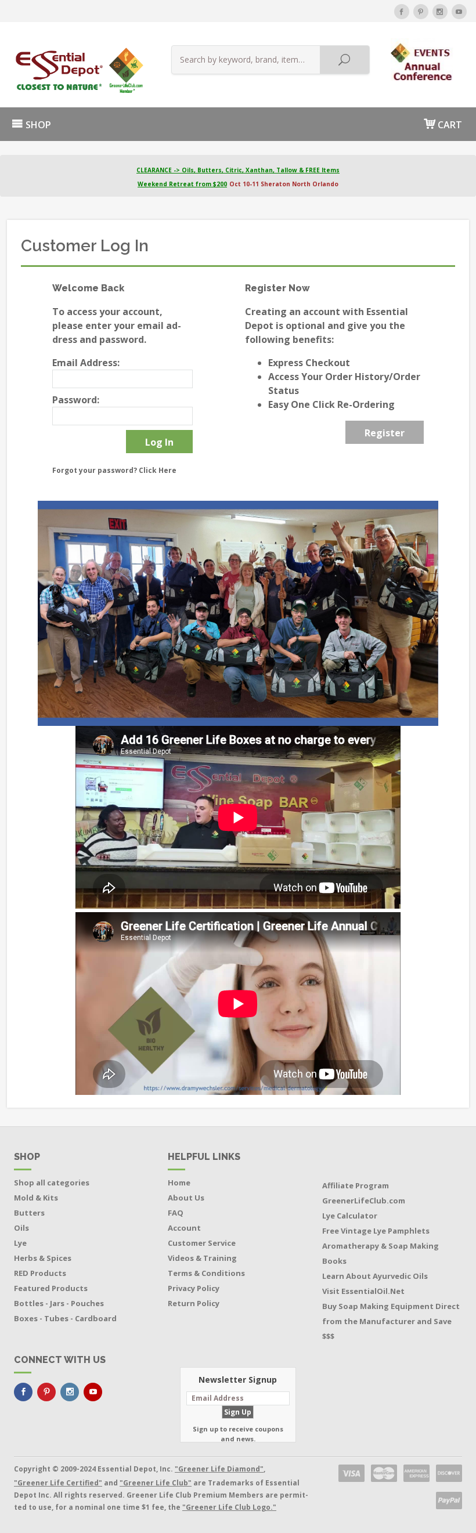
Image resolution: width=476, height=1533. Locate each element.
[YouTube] (459, 11)
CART (448, 124)
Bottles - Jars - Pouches (59, 1303)
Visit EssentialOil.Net (363, 1291)
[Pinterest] (420, 11)
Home (179, 1182)
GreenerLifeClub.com (363, 1200)
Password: (75, 399)
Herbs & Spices (42, 1258)
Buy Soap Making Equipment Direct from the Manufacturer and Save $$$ (391, 1321)
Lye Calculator (349, 1215)
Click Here (157, 470)
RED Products (40, 1273)
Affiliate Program (355, 1185)
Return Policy (193, 1303)
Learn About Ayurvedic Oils (375, 1276)
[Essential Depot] (76, 70)
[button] (423, 59)
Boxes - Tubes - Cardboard (65, 1318)
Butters (29, 1212)
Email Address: (86, 362)
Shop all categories (51, 1182)
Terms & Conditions (206, 1273)
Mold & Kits (36, 1197)
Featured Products (51, 1288)
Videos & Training (202, 1258)
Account (184, 1228)
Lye (20, 1243)
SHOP (37, 124)
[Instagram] (440, 11)
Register (385, 432)
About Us (186, 1197)
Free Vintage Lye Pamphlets (376, 1230)
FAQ (175, 1212)
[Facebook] (401, 11)
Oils (21, 1228)
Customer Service (202, 1243)
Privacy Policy (193, 1288)
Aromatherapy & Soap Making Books (380, 1253)
